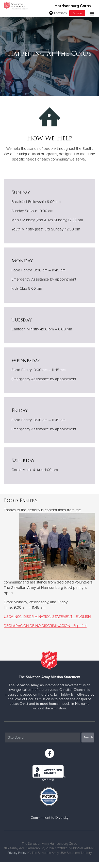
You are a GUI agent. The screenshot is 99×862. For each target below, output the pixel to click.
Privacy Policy (16, 853)
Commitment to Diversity (50, 817)
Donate (77, 13)
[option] (49, 53)
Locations (60, 13)
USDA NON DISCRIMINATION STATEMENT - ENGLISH (47, 616)
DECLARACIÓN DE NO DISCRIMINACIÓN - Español (45, 625)
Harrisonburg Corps (73, 5)
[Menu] (90, 13)
